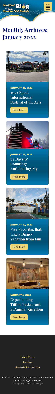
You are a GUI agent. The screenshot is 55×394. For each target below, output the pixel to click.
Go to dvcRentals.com (27, 367)
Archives (27, 362)
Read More (19, 110)
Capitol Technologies (34, 383)
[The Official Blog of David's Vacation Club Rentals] (27, 8)
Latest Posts (27, 357)
